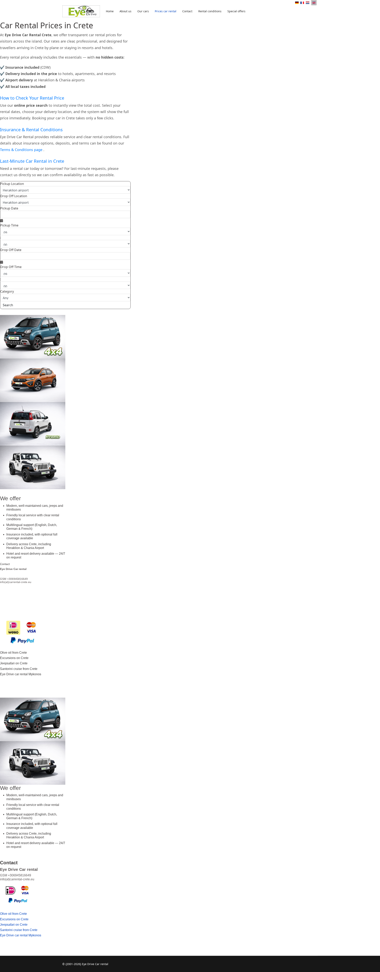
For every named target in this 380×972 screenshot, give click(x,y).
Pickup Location (12, 184)
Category (7, 291)
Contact (187, 11)
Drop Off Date (10, 250)
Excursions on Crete (14, 658)
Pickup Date (9, 208)
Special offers (236, 11)
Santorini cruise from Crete (18, 669)
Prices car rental (165, 11)
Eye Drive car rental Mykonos (20, 674)
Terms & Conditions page (21, 149)
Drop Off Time (11, 267)
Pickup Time (9, 225)
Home (110, 11)
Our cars (143, 11)
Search (8, 305)
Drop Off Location (13, 196)
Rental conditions (209, 11)
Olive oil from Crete (13, 652)
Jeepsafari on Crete (14, 663)
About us (125, 11)
